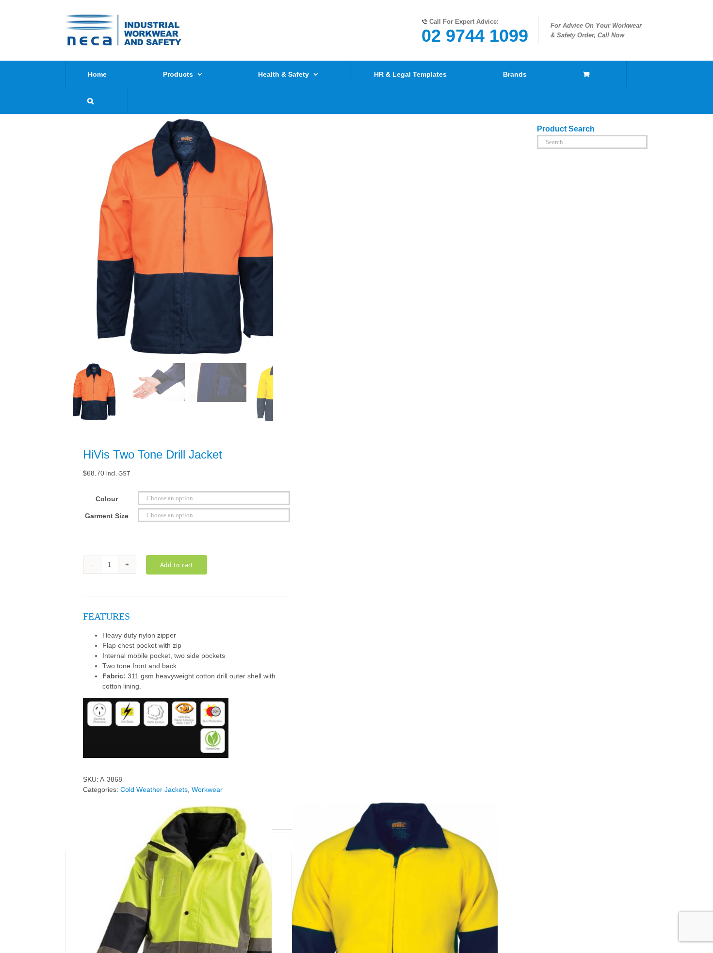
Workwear (207, 789)
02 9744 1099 (474, 36)
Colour (107, 499)
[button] (90, 100)
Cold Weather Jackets (154, 789)
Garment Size (107, 516)
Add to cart (176, 564)
